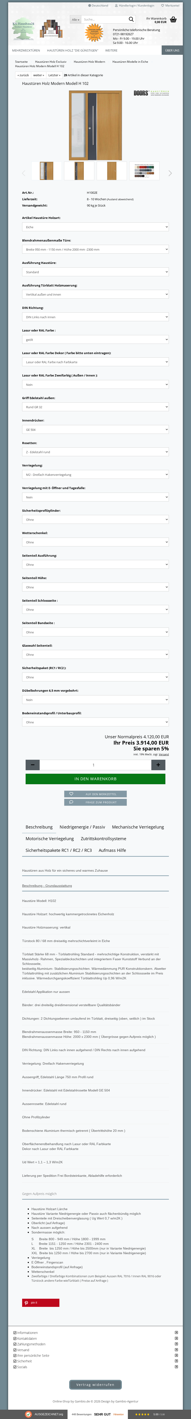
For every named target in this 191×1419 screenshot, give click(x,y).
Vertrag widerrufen (95, 1384)
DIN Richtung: (33, 308)
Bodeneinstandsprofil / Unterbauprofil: (52, 713)
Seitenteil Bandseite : (38, 623)
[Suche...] (131, 19)
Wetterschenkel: (35, 533)
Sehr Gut (102, 1414)
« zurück (23, 75)
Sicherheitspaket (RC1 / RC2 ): (44, 668)
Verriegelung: (32, 465)
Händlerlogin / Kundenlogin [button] (136, 5)
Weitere (111, 50)
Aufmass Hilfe (112, 850)
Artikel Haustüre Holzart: (41, 218)
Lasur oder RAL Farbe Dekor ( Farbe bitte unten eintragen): (66, 353)
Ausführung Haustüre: (39, 263)
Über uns (172, 50)
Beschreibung (39, 827)
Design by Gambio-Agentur (119, 1401)
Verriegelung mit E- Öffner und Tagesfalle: (53, 488)
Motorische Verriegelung (50, 838)
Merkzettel (171, 5)
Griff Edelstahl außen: (38, 398)
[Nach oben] (178, 1362)
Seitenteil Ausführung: (39, 555)
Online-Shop (61, 1401)
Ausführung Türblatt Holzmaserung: (49, 285)
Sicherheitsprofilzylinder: (41, 510)
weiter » (38, 75)
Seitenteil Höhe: (34, 578)
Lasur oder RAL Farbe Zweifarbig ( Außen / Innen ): (60, 375)
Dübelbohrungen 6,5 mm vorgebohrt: (50, 690)
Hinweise (118, 1414)
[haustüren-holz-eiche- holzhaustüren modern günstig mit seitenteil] (95, 125)
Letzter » (54, 75)
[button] (98, 7)
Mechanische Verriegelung (138, 827)
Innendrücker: (33, 420)
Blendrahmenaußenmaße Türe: (46, 240)
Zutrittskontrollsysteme (103, 838)
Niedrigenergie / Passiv (82, 827)
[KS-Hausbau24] (37, 28)
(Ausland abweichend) (120, 199)
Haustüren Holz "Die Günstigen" (72, 50)
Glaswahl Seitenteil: (37, 645)
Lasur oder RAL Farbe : (39, 330)
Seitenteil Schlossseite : (40, 600)
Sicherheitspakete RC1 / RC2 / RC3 (59, 850)
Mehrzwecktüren (26, 50)
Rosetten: (29, 443)
